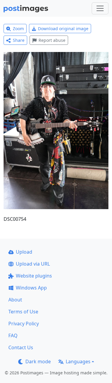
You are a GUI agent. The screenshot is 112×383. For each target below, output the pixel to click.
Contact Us (20, 347)
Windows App (31, 287)
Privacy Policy (23, 323)
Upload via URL (33, 264)
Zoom (18, 28)
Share (18, 40)
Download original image (63, 28)
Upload (24, 252)
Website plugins (34, 275)
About (15, 299)
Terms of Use (23, 311)
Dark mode (38, 361)
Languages (78, 361)
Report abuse (52, 40)
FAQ (13, 335)
